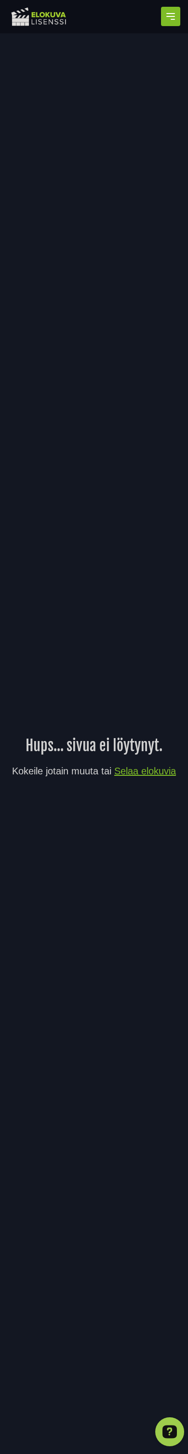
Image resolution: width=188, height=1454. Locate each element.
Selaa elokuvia (145, 771)
